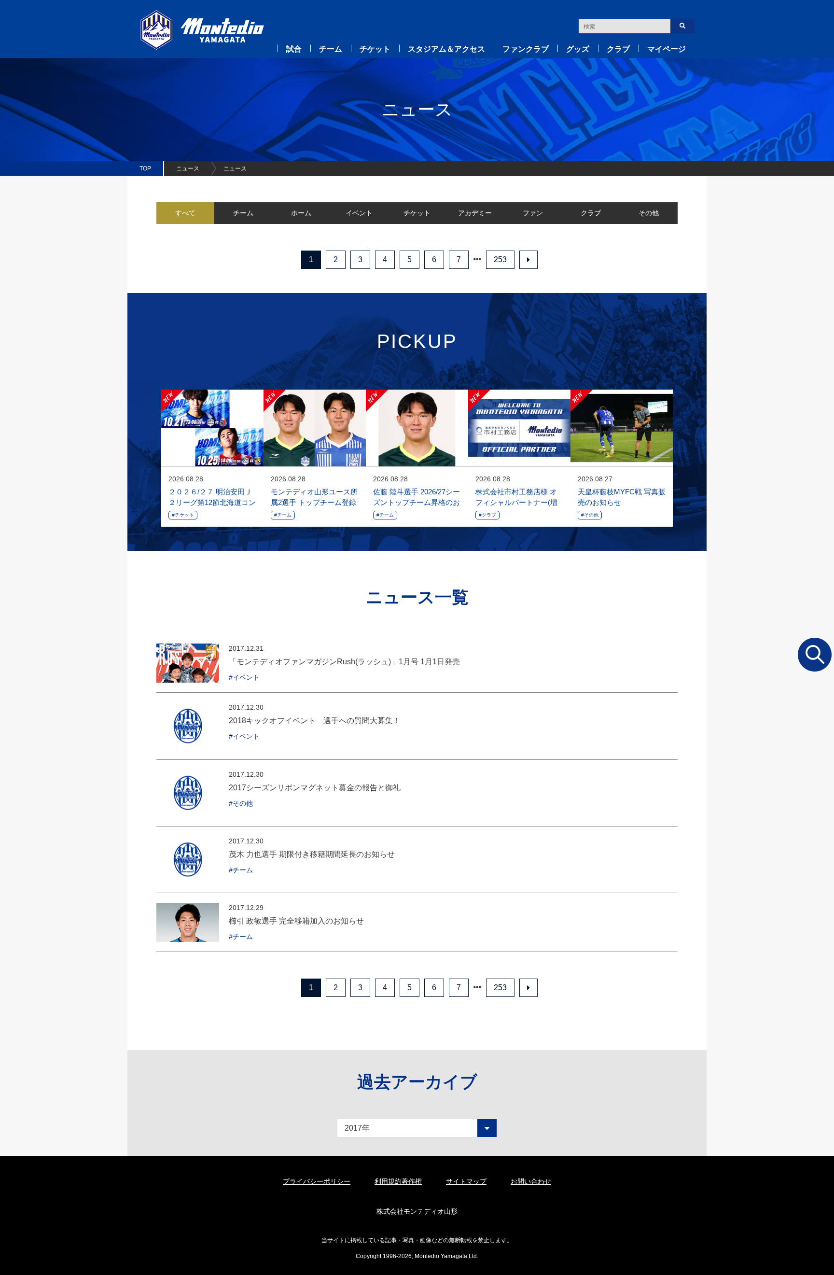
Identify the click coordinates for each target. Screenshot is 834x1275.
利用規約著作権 (398, 1181)
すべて (185, 213)
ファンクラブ (525, 49)
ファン (533, 213)
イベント (359, 213)
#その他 (589, 515)
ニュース (187, 168)
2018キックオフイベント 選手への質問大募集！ (315, 720)
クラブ (618, 49)
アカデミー (475, 213)
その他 (649, 213)
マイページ (666, 49)
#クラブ (487, 515)
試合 (294, 49)
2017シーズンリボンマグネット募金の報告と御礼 (315, 788)
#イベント (244, 677)
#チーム (283, 515)
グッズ (577, 49)
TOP (145, 168)
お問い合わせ (531, 1181)
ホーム (301, 213)
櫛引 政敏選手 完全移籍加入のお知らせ (296, 921)
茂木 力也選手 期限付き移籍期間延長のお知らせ (312, 854)
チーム (330, 49)
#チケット (183, 515)
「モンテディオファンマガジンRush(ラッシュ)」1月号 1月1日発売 (344, 662)
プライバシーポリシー (316, 1181)
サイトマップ (466, 1181)
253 (500, 259)
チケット (375, 49)
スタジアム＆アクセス (446, 49)
